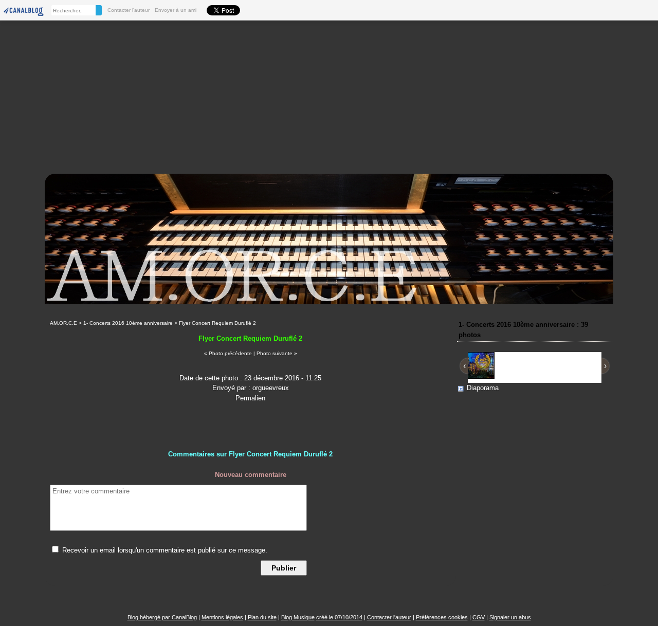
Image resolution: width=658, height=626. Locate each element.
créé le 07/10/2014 (339, 617)
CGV (478, 617)
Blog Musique (298, 617)
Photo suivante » (277, 353)
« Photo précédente (228, 353)
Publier (283, 568)
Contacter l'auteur (128, 10)
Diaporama (483, 388)
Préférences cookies (442, 617)
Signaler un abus (510, 617)
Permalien (250, 398)
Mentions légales (222, 617)
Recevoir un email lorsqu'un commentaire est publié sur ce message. (163, 550)
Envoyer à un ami (175, 10)
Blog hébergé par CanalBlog (162, 617)
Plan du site (262, 617)
